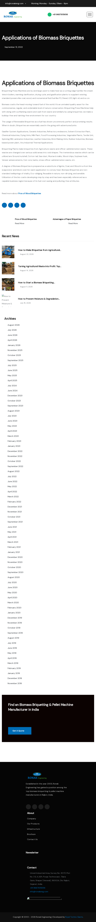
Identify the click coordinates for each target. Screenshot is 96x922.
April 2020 (12, 597)
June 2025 (12, 370)
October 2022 (14, 461)
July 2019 (12, 643)
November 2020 (15, 562)
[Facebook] (79, 2)
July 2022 (12, 476)
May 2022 (12, 486)
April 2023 (12, 431)
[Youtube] (93, 4)
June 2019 (12, 648)
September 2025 (15, 360)
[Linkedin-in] (40, 806)
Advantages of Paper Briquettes (67, 219)
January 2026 (14, 345)
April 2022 (12, 491)
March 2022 (13, 496)
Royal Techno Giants (74, 917)
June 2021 (12, 527)
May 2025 (12, 375)
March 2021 (13, 542)
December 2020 (15, 557)
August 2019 (13, 638)
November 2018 (15, 683)
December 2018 (15, 678)
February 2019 (14, 668)
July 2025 (12, 365)
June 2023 (12, 421)
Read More (20, 223)
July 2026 (12, 330)
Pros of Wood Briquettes (26, 219)
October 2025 (14, 355)
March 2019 (13, 663)
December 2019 (15, 617)
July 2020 (12, 582)
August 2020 (14, 577)
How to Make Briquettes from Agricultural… (39, 250)
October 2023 (14, 400)
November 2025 (15, 350)
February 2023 (14, 441)
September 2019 (15, 633)
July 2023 (12, 416)
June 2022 (12, 481)
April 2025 (12, 380)
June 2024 (13, 390)
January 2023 (14, 446)
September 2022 (15, 466)
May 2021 (12, 532)
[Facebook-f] (28, 806)
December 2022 (15, 451)
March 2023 (13, 436)
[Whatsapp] (93, 2)
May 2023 (12, 426)
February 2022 (14, 501)
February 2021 (14, 547)
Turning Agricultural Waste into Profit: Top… (39, 266)
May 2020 (12, 592)
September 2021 (15, 521)
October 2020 (14, 567)
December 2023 (15, 395)
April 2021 (12, 537)
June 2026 (12, 335)
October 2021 (14, 516)
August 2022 (14, 471)
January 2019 (14, 673)
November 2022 (15, 456)
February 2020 (14, 607)
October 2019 (14, 627)
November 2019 (15, 622)
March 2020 (13, 602)
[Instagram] (88, 2)
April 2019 (12, 658)
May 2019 (12, 653)
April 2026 (12, 340)
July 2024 (12, 385)
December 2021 (15, 506)
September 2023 (15, 405)
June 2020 (13, 587)
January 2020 (14, 612)
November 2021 (15, 511)
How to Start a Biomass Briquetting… (36, 282)
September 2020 (15, 572)
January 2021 (14, 552)
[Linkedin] (83, 2)
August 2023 (14, 411)
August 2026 (14, 325)
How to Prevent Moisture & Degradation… (39, 299)
